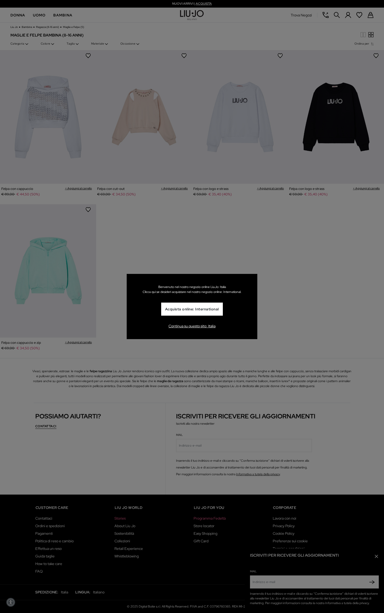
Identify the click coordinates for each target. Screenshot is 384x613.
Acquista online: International (192, 309)
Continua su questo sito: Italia (192, 326)
